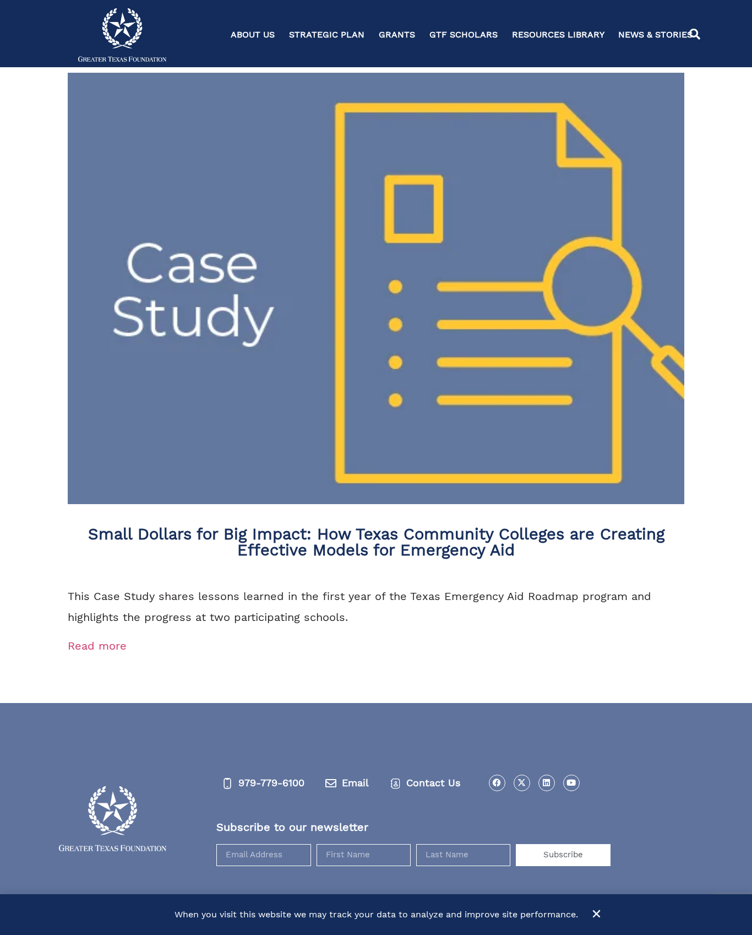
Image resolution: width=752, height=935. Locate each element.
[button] (695, 35)
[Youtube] (571, 783)
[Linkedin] (546, 783)
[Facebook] (497, 783)
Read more (97, 645)
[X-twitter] (522, 783)
